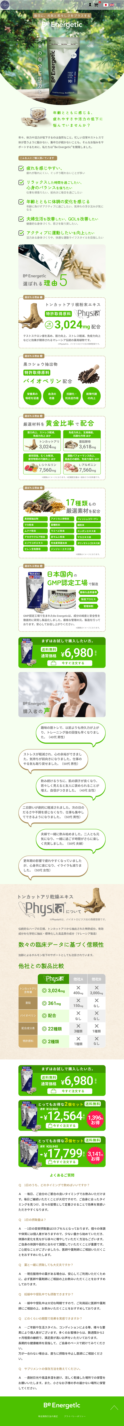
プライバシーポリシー (75, 1416)
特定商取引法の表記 (48, 1416)
